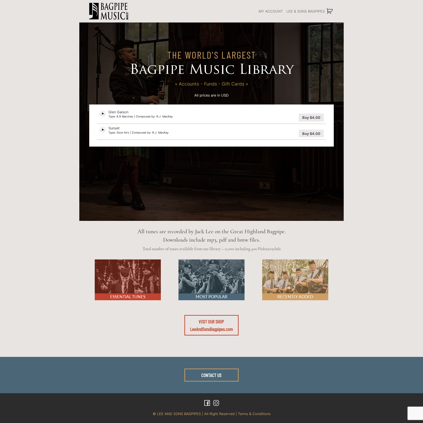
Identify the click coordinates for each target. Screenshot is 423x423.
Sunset (114, 128)
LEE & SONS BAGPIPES (305, 11)
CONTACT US (211, 375)
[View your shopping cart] (330, 11)
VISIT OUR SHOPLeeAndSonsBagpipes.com (211, 325)
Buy (311, 117)
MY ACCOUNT (271, 11)
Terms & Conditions (254, 414)
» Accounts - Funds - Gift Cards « (211, 84)
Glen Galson (118, 112)
